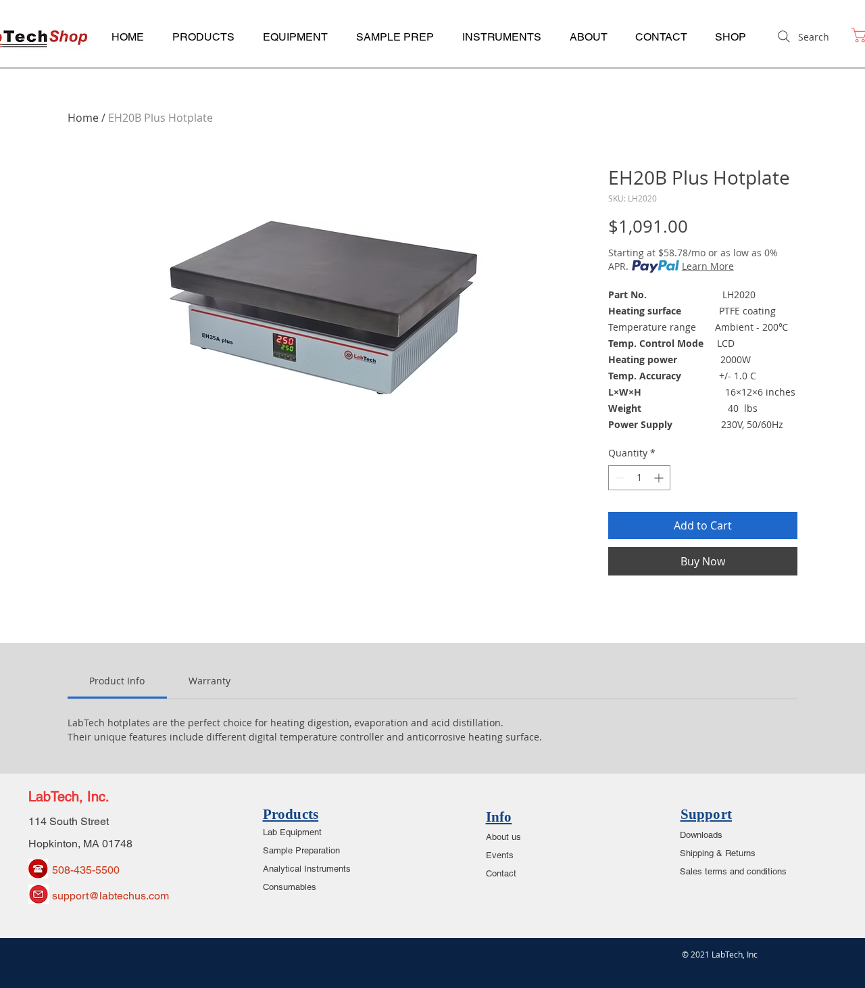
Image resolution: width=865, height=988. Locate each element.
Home (83, 117)
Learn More (708, 266)
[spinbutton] (639, 478)
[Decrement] (618, 478)
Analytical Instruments (307, 869)
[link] (117, 680)
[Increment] (659, 478)
